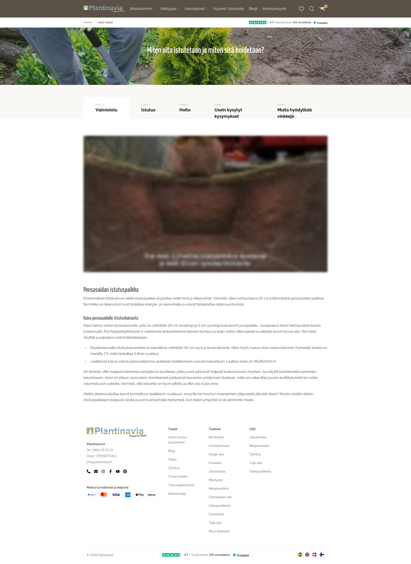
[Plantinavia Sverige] (299, 554)
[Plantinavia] (104, 9)
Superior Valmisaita (228, 9)
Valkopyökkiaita (220, 505)
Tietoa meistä (177, 476)
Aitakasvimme (141, 9)
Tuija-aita (215, 522)
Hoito (185, 107)
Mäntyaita (216, 480)
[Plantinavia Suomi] (321, 554)
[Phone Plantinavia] (89, 471)
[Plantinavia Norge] (307, 554)
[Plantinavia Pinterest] (125, 471)
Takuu (172, 459)
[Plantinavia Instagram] (103, 471)
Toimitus (174, 468)
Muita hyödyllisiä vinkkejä (294, 111)
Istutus (148, 107)
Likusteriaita (217, 471)
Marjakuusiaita (219, 488)
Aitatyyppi (168, 9)
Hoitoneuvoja (177, 493)
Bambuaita (216, 437)
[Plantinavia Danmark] (314, 554)
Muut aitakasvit (219, 531)
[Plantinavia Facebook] (110, 471)
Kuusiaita (215, 463)
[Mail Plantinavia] (96, 471)
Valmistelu (106, 107)
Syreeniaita (216, 514)
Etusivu (87, 22)
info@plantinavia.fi (99, 462)
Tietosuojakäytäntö (181, 485)
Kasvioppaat (195, 9)
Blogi (253, 9)
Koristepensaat (219, 445)
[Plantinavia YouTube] (118, 471)
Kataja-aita (216, 454)
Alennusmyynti (274, 9)
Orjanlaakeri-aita (220, 497)
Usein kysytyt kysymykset (228, 111)
